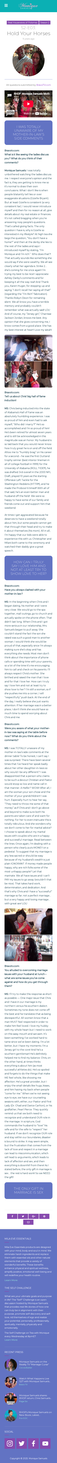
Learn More (11, 1280)
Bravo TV (23, 1384)
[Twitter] (21, 1443)
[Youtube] (45, 1443)
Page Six (23, 1401)
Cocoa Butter (25, 1367)
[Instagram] (10, 1443)
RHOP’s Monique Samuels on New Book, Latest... (35, 1414)
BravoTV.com (43, 85)
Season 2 (44, 22)
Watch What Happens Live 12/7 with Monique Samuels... (35, 1380)
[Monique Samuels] (28, 6)
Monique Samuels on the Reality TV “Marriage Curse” (34, 1363)
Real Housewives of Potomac (23, 22)
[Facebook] (33, 1443)
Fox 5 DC (23, 1418)
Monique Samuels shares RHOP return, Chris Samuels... (35, 1397)
